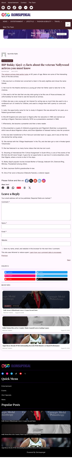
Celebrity (8, 306)
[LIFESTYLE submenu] (35, 21)
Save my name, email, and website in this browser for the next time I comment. (32, 249)
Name (4, 223)
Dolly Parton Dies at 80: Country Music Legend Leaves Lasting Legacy (25, 328)
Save (20, 187)
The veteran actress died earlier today (15, 74)
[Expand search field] (67, 24)
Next (68, 260)
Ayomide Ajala (5, 71)
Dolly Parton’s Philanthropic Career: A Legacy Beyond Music (20, 310)
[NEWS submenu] (8, 21)
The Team (32, 2)
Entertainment (7, 61)
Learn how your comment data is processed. (45, 252)
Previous (5, 255)
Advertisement (13, 2)
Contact (23, 2)
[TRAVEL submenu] (61, 21)
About (4, 2)
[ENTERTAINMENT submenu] (24, 21)
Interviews (16, 306)
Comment (6, 202)
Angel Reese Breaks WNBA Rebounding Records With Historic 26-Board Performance (31, 346)
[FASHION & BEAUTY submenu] (52, 21)
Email (4, 231)
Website (4, 240)
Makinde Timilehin (8, 312)
